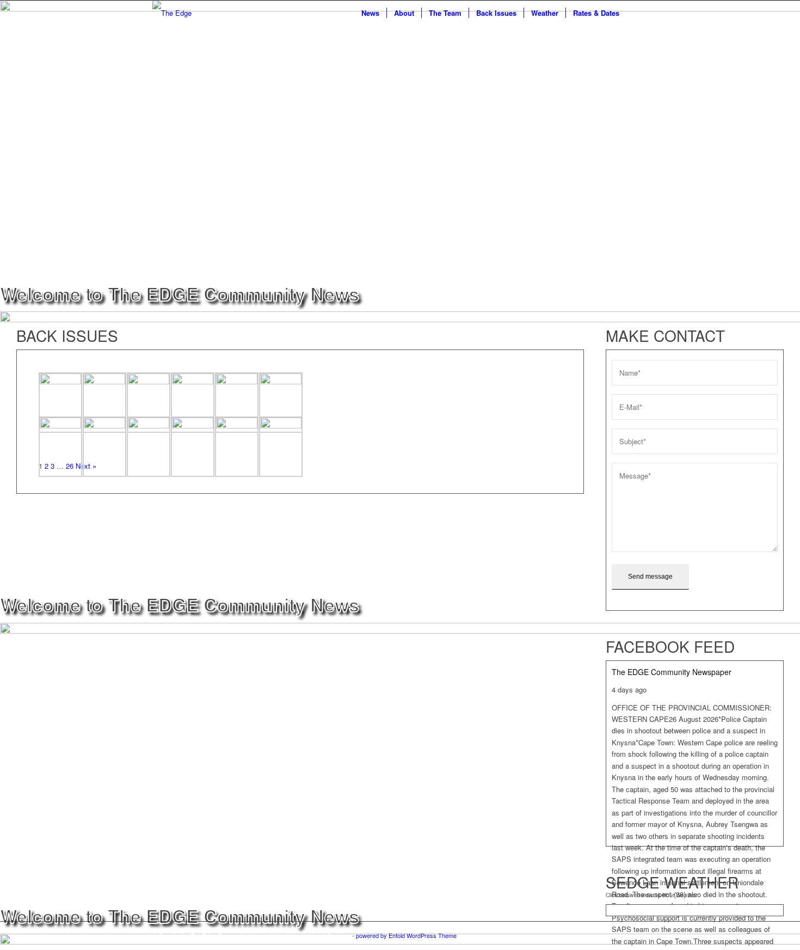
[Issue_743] (281, 402)
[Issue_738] (237, 446)
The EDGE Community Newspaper (671, 671)
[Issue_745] (192, 402)
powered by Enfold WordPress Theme (406, 935)
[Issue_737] (281, 446)
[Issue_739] (192, 446)
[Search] (637, 13)
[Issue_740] (148, 446)
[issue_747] (104, 402)
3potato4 (339, 935)
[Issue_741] (104, 446)
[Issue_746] (148, 402)
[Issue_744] (237, 402)
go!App (311, 935)
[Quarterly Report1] (60, 402)
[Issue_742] (60, 446)
